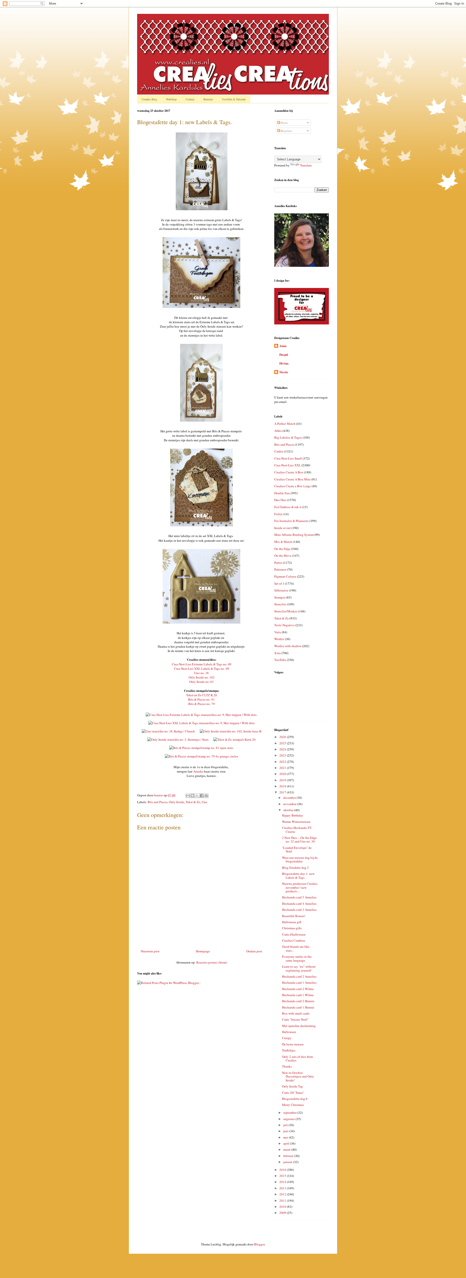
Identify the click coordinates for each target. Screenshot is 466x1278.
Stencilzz (280, 604)
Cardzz (278, 451)
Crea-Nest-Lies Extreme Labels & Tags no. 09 (201, 664)
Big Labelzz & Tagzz (288, 437)
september (290, 1112)
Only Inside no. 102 (202, 677)
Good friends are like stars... (295, 948)
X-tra (277, 653)
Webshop (171, 99)
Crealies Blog (149, 99)
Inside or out (282, 528)
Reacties (286, 131)
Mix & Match (283, 541)
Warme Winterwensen (296, 821)
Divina (284, 363)
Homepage (203, 951)
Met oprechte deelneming (299, 1026)
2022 (283, 761)
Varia (277, 632)
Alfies (278, 430)
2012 (283, 1194)
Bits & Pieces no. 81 (201, 699)
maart (287, 1149)
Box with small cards (295, 1013)
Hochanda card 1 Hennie (298, 1007)
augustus (289, 1119)
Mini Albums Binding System (294, 534)
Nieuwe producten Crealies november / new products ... (299, 887)
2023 (283, 755)
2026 (283, 737)
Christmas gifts (292, 928)
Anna (283, 345)
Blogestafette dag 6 (295, 1098)
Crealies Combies (293, 940)
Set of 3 (279, 583)
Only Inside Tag (292, 1086)
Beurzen (208, 99)
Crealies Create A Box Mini (292, 479)
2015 (283, 1176)
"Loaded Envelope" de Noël (297, 849)
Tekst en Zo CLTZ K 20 (201, 695)
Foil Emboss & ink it (287, 507)
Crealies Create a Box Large (292, 486)
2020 (283, 774)
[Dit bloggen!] (192, 795)
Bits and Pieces (157, 802)
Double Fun (282, 493)
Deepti (283, 354)
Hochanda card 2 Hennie (298, 1001)
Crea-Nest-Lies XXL (287, 465)
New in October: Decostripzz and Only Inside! (298, 1076)
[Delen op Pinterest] (206, 795)
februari (288, 1156)
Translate (306, 165)
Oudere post (254, 951)
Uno (204, 802)
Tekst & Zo (193, 802)
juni (286, 1131)
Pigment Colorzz (285, 576)
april (286, 1143)
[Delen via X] (197, 795)
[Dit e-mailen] (187, 795)
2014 (283, 1182)
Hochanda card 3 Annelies (299, 909)
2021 (283, 767)
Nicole (283, 372)
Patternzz (280, 569)
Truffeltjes (288, 1050)
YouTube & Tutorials (234, 99)
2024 (283, 749)
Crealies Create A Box (288, 472)
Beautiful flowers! (293, 916)
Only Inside (176, 802)
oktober (288, 810)
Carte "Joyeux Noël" (295, 1019)
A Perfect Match (284, 423)
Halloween (289, 1032)
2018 (283, 786)
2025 (283, 743)
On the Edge (282, 549)
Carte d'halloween (294, 934)
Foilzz (278, 514)
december (290, 797)
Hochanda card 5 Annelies (299, 897)
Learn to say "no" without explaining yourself (299, 968)
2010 (283, 1206)
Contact (190, 99)
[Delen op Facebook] (201, 795)
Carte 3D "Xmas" (293, 1092)
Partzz (278, 562)
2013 (283, 1188)
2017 (283, 792)
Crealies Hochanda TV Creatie (297, 830)
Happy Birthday (292, 815)
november (290, 804)
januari (288, 1162)
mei (286, 1137)
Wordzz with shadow (287, 646)
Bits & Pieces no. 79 (201, 704)
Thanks (287, 1066)
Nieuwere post (150, 951)
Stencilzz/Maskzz (286, 611)
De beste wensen (293, 1044)
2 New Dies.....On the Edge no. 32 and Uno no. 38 (299, 839)
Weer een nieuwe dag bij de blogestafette (300, 859)
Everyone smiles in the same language (297, 958)
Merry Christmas (293, 1105)
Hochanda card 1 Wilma (298, 995)
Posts (284, 123)
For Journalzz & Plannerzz (291, 521)
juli (286, 1125)
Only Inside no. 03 (201, 681)
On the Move (282, 555)
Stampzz (279, 597)
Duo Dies (280, 500)
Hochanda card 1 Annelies (299, 982)
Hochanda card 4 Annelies (299, 903)
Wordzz (279, 639)
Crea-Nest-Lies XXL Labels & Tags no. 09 (201, 668)
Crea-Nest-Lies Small (288, 458)
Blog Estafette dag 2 (295, 867)
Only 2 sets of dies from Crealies (297, 1058)
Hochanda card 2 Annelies (299, 976)
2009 (283, 1212)
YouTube (280, 660)
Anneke (198, 771)
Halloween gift (291, 922)
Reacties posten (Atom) (211, 962)
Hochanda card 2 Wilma (298, 989)
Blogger (259, 1244)
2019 (283, 780)
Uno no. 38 (201, 673)
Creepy (286, 1038)
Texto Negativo (284, 625)
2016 (283, 1169)
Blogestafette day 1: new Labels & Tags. (298, 875)
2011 (283, 1200)
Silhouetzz (281, 590)
